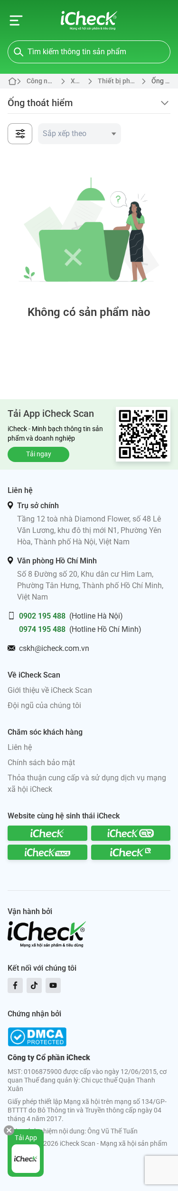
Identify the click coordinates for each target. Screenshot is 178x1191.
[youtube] (53, 985)
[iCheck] (47, 833)
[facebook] (15, 985)
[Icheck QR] (131, 833)
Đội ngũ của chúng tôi (44, 705)
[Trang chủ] (89, 20)
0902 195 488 (42, 615)
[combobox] (79, 133)
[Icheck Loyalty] (131, 852)
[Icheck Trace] (47, 852)
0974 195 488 (42, 629)
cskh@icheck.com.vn (54, 648)
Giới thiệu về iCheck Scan (50, 690)
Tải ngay (38, 454)
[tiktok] (34, 985)
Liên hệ (20, 747)
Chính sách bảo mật (41, 762)
